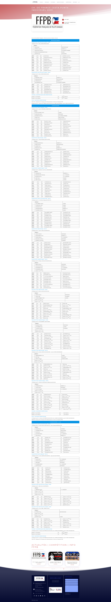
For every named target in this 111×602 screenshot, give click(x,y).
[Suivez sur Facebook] (34, 596)
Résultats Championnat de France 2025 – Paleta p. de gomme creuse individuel (72, 563)
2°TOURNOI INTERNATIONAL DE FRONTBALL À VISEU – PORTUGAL (55, 562)
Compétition (72, 22)
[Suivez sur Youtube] (40, 596)
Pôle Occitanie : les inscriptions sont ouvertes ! (39, 562)
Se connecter (55, 581)
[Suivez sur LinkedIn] (42, 596)
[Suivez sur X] (38, 596)
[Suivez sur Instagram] (36, 596)
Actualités (66, 22)
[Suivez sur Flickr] (45, 596)
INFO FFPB (66, 23)
